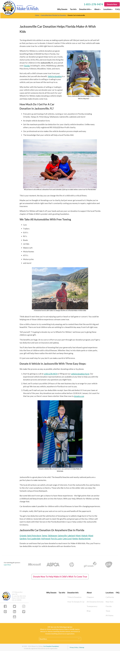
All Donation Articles (95, 602)
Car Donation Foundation (51, 646)
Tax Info (73, 9)
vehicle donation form (80, 374)
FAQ (117, 593)
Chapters (90, 597)
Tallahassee (52, 535)
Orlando (23, 535)
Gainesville (62, 535)
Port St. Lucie (56, 538)
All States (109, 615)
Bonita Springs (85, 538)
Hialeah (84, 535)
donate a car (79, 396)
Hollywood (45, 538)
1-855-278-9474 (50, 374)
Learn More (7, 565)
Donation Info (84, 9)
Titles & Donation (74, 597)
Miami (78, 535)
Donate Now (112, 4)
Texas (108, 611)
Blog (88, 611)
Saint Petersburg (34, 535)
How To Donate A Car (76, 602)
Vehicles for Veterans (46, 631)
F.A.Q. (117, 9)
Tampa (44, 535)
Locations (107, 9)
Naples (75, 538)
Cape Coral (67, 538)
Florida (27, 65)
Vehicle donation (55, 76)
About (96, 9)
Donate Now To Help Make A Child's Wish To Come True (60, 576)
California (110, 597)
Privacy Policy (74, 647)
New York (109, 602)
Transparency (92, 606)
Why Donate (62, 9)
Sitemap (81, 647)
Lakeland (71, 535)
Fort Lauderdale (33, 538)
